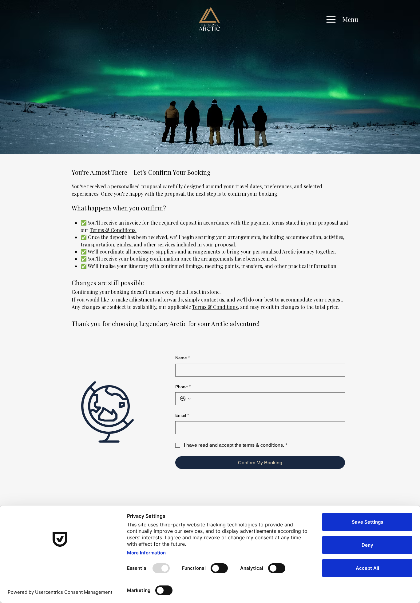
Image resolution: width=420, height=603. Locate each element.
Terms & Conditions (215, 307)
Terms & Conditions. (113, 230)
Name (182, 357)
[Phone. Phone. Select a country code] (185, 398)
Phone (183, 386)
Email (182, 415)
